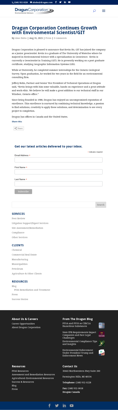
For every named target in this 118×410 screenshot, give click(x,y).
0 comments (60, 38)
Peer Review (18, 218)
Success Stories (20, 299)
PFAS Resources (20, 371)
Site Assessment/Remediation (27, 228)
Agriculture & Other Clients (27, 273)
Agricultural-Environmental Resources (33, 378)
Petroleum (17, 269)
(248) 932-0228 (21, 2)
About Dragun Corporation (26, 327)
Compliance (18, 232)
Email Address (22, 155)
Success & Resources (23, 382)
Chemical (17, 250)
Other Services (20, 237)
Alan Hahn (21, 38)
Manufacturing (20, 259)
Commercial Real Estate (24, 254)
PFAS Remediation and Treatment (32, 290)
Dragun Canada (71, 392)
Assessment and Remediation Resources (33, 374)
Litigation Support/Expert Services (30, 223)
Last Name (21, 179)
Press (48, 38)
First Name (21, 167)
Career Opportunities (23, 323)
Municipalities (20, 264)
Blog (14, 286)
